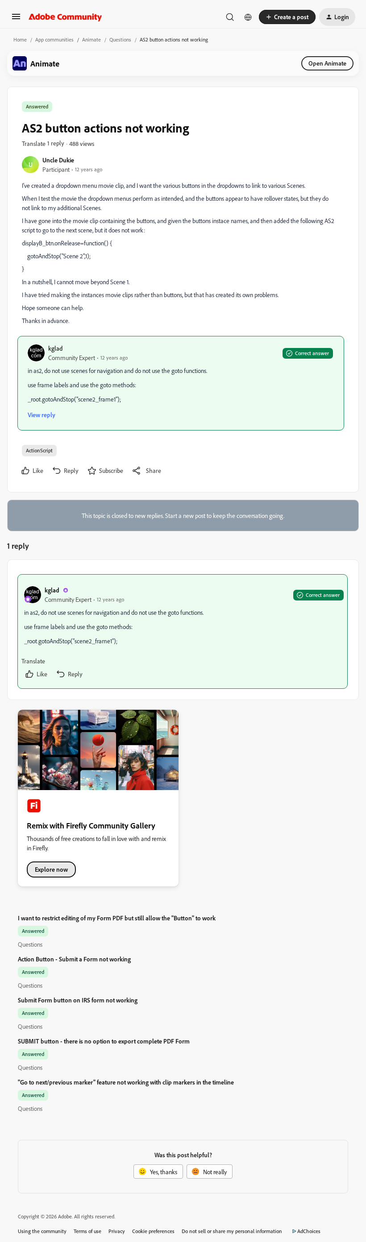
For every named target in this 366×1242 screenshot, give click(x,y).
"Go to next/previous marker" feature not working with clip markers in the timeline (126, 1082)
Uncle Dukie (58, 160)
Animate (91, 39)
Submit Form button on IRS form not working (77, 1000)
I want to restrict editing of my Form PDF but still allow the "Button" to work (117, 918)
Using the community (42, 1231)
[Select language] (248, 17)
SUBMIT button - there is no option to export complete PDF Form (104, 1041)
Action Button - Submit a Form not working (74, 959)
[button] (16, 19)
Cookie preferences (153, 1231)
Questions (120, 39)
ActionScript (39, 450)
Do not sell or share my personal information (232, 1231)
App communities (54, 39)
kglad (55, 348)
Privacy (116, 1231)
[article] (182, 631)
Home (20, 39)
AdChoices (308, 1231)
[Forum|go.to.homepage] (65, 17)
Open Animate (327, 63)
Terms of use (87, 1231)
